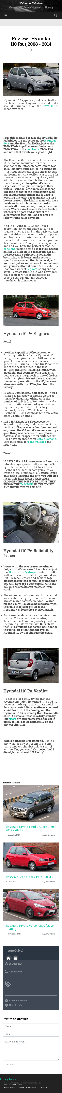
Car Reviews (15, 971)
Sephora (32, 269)
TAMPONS (27, 484)
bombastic (33, 149)
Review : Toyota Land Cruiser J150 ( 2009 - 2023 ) (30, 828)
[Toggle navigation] (5, 15)
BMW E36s (48, 106)
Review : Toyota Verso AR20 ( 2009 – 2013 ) (30, 927)
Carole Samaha (46, 439)
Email (44, 1087)
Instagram (20, 1087)
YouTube (30, 1087)
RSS (38, 1087)
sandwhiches (37, 441)
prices (12, 719)
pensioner (10, 249)
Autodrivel (14, 1083)
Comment (10, 1064)
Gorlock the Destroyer (23, 572)
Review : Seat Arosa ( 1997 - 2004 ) (29, 877)
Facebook (9, 1087)
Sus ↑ (20, 1084)
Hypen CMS (36, 1083)
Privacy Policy (8, 1079)
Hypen (13, 1084)
